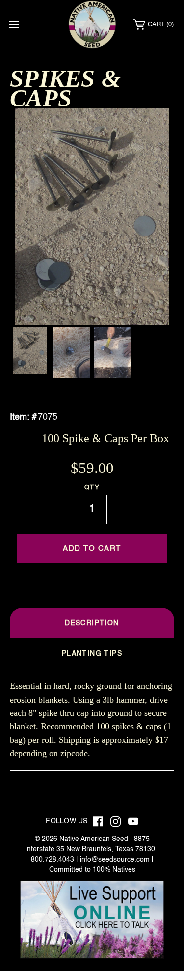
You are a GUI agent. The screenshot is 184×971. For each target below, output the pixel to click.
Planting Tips (92, 653)
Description (92, 623)
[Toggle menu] (13, 24)
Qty (92, 487)
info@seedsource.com (115, 859)
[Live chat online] (92, 919)
